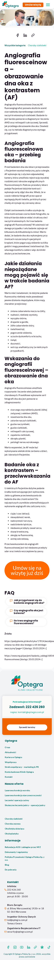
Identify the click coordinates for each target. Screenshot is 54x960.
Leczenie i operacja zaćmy (17, 800)
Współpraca (10, 762)
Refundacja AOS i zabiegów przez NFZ (23, 847)
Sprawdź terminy (27, 727)
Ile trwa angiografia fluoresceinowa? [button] (26, 622)
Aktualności (10, 752)
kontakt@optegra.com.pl (31, 712)
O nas (7, 747)
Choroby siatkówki (13, 819)
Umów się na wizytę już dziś (27, 570)
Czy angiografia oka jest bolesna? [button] (28, 612)
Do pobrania (10, 869)
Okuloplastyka (11, 833)
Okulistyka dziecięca (14, 828)
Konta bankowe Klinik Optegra (19, 772)
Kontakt (8, 777)
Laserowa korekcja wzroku (17, 790)
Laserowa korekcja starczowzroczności (23, 795)
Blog (7, 865)
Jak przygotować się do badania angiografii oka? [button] (29, 601)
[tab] (26, 601)
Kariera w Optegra (13, 757)
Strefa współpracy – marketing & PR (22, 767)
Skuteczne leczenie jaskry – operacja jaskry (25, 805)
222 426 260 (35, 707)
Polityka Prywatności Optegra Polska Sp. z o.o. (24, 858)
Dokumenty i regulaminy (16, 852)
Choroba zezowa (12, 824)
